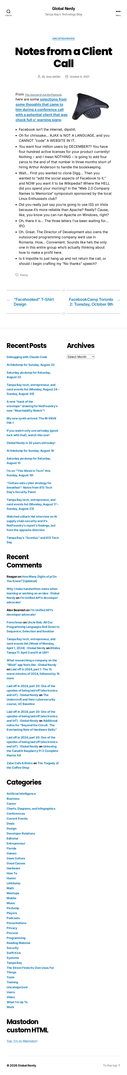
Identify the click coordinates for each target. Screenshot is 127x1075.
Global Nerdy (63, 8)
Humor (11, 878)
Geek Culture (16, 858)
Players (12, 913)
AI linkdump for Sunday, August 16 (30, 450)
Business (13, 798)
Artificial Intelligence (21, 793)
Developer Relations (21, 833)
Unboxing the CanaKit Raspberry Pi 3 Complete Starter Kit (32, 751)
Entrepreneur (16, 843)
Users (11, 992)
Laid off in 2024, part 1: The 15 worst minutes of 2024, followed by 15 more (33, 674)
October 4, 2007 (79, 76)
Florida (11, 848)
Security (13, 948)
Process (12, 933)
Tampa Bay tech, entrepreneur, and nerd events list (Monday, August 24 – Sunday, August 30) (33, 389)
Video (11, 997)
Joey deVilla (53, 76)
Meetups (13, 893)
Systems (13, 958)
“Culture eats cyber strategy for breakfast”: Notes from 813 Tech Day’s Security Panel (29, 487)
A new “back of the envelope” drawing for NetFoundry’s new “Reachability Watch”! (32, 406)
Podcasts (13, 918)
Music (11, 903)
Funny (24, 275)
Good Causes (16, 863)
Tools (10, 977)
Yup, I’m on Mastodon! (22, 1041)
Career (11, 803)
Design (11, 828)
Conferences (16, 813)
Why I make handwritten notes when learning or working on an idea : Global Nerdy (33, 593)
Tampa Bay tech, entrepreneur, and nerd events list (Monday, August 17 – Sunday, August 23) (33, 504)
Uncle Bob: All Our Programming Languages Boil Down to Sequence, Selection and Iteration (33, 627)
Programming (16, 938)
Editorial (12, 838)
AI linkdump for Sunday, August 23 (31, 365)
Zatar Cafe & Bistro (20, 763)
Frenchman (15, 622)
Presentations (16, 923)
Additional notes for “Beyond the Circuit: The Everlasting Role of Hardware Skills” (32, 725)
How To (12, 873)
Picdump (13, 908)
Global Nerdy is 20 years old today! (31, 443)
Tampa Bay (14, 963)
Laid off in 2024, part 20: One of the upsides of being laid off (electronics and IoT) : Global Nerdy (32, 690)
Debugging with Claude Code (27, 357)
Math (10, 888)
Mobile (11, 898)
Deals (11, 823)
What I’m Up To (17, 1002)
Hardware (13, 868)
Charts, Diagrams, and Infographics (31, 808)
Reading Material (18, 943)
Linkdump (13, 883)
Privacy (12, 928)
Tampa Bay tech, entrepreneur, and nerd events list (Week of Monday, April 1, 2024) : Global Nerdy (31, 643)
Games (12, 853)
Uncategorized (63, 38)
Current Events (17, 818)
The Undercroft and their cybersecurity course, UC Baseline (31, 699)
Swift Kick (14, 953)
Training (12, 982)
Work (10, 1007)
